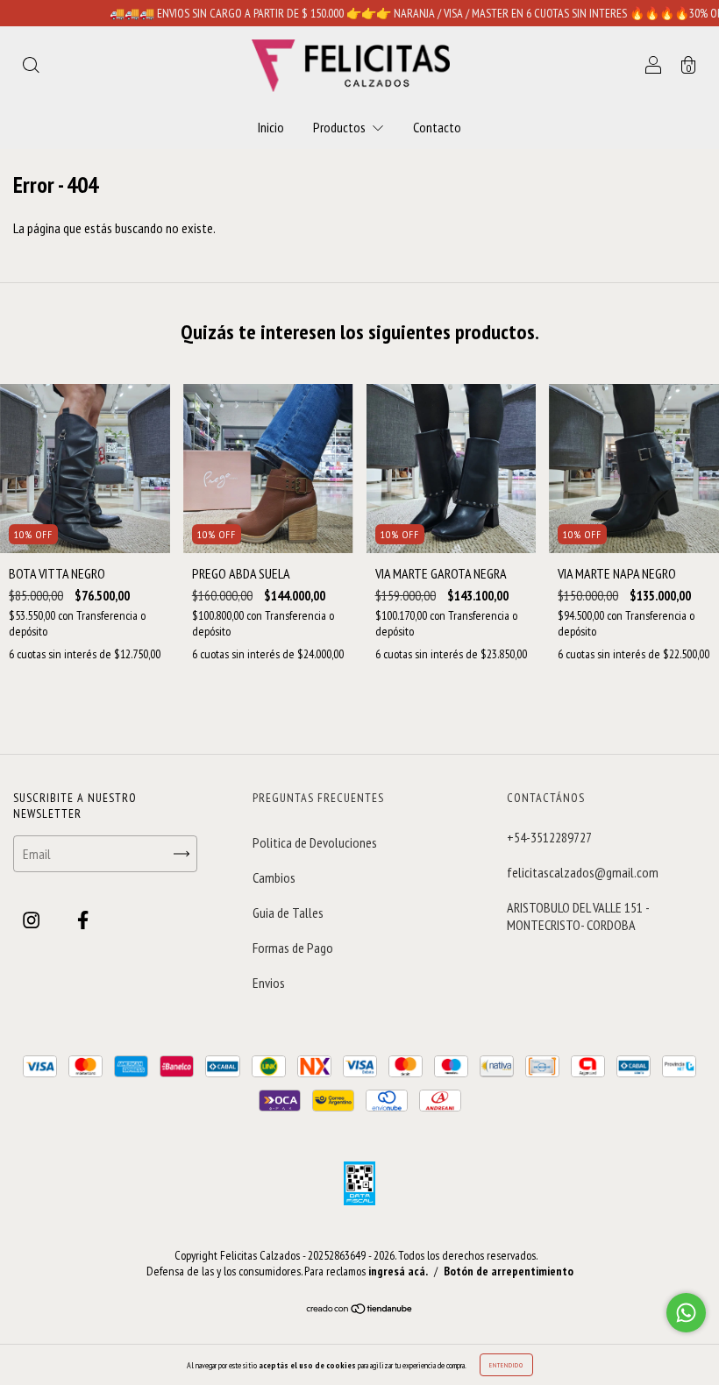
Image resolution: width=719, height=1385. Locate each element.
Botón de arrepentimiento (508, 1271)
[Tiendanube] (360, 1309)
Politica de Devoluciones (315, 842)
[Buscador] (30, 66)
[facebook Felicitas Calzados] (83, 920)
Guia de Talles (288, 912)
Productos (340, 127)
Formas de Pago (293, 947)
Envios (269, 982)
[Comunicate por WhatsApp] (686, 1312)
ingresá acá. (398, 1271)
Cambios (274, 877)
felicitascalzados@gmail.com (582, 872)
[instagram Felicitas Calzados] (32, 920)
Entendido (506, 1364)
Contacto (437, 127)
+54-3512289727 (549, 837)
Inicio (271, 127)
